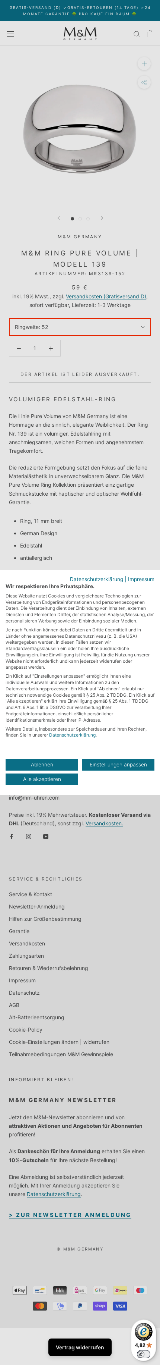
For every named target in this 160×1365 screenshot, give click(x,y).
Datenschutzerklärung (96, 579)
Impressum (141, 579)
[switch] (143, 1354)
